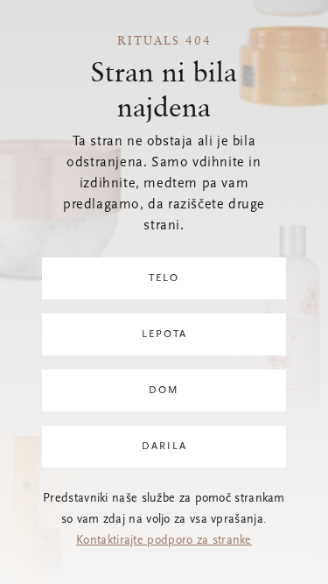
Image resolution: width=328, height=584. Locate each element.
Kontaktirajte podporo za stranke (164, 541)
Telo (164, 278)
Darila (164, 446)
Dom (164, 390)
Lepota (164, 334)
